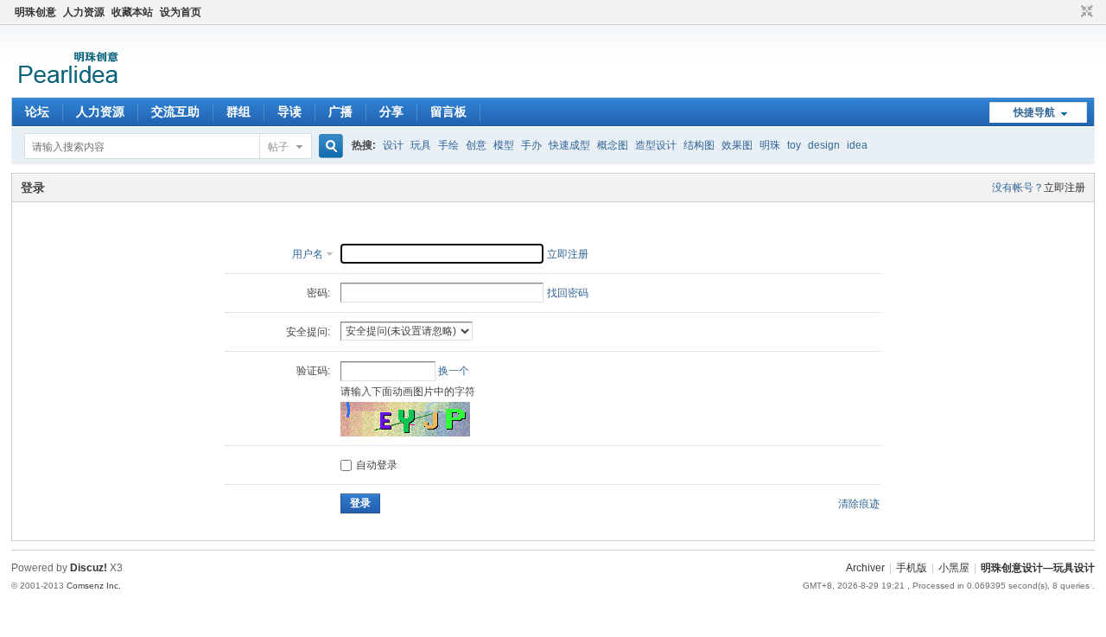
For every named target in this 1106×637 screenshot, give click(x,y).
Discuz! (88, 568)
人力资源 (84, 12)
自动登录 (376, 465)
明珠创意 (35, 12)
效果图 (737, 145)
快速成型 (569, 145)
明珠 (770, 145)
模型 (503, 145)
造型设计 (656, 145)
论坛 (37, 111)
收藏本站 (132, 12)
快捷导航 (1034, 112)
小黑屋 (953, 568)
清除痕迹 (859, 504)
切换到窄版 (1085, 12)
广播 (340, 111)
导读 (289, 111)
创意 (476, 145)
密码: (318, 293)
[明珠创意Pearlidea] (67, 87)
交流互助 (175, 111)
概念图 (612, 145)
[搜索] (328, 146)
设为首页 (180, 12)
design (824, 145)
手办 (531, 145)
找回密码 (567, 293)
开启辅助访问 (1070, 12)
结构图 (699, 145)
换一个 (453, 371)
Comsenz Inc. (94, 585)
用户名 (307, 254)
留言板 (448, 111)
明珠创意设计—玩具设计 (1038, 568)
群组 (238, 111)
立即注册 (1064, 188)
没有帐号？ (1018, 188)
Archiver (865, 568)
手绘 (448, 145)
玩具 (420, 145)
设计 (393, 145)
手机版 (911, 568)
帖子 (278, 147)
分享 (391, 111)
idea (857, 145)
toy (794, 145)
